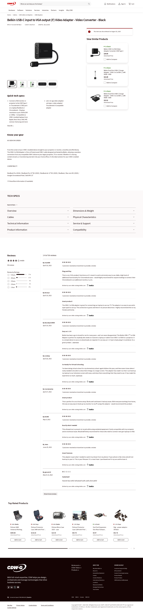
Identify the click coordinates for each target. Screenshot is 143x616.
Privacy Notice (20, 605)
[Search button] (89, 3)
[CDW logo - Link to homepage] (11, 4)
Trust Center (96, 589)
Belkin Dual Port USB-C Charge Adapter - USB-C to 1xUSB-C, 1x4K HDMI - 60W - (114, 72)
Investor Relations (97, 577)
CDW (73, 597)
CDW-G (77, 597)
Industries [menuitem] (45, 10)
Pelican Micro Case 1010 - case (58, 528)
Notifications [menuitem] (111, 4)
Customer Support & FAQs (120, 568)
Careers (95, 575)
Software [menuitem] (20, 10)
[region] (71, 526)
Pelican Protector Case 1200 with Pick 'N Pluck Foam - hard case (79, 528)
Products (75, 570)
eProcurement (117, 570)
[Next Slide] (134, 548)
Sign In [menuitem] (123, 4)
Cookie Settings (11, 608)
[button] (131, 4)
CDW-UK (87, 597)
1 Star (13, 287)
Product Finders (118, 577)
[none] (11, 10)
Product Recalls (118, 575)
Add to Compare (112, 59)
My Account (75, 565)
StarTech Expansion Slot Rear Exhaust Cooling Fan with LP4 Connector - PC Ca (100, 528)
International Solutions (98, 580)
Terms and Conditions (47, 605)
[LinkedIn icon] (12, 587)
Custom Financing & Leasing (121, 573)
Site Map (9, 605)
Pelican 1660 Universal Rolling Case (16, 528)
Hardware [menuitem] (12, 10)
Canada (82, 597)
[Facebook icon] (8, 587)
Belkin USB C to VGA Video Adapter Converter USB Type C (113, 50)
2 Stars (13, 284)
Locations (95, 582)
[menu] (109, 4)
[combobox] (52, 4)
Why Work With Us (97, 568)
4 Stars (13, 278)
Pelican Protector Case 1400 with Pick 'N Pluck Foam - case (38, 528)
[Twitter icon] (15, 587)
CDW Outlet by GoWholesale (121, 580)
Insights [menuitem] (61, 10)
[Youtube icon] (18, 587)
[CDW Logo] (11, 4)
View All (10, 126)
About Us (95, 570)
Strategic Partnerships (98, 587)
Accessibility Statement (98, 573)
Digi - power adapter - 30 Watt (121, 528)
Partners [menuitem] (54, 10)
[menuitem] (105, 4)
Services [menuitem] (37, 10)
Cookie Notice (33, 605)
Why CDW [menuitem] (69, 10)
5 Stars (13, 275)
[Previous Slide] (131, 548)
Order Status (76, 568)
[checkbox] (105, 59)
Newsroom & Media (97, 584)
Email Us (29, 597)
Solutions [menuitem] (29, 10)
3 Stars (13, 281)
